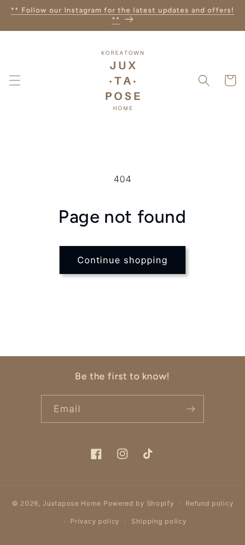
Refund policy (209, 503)
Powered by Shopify (138, 503)
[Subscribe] (190, 409)
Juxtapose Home (72, 503)
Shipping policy (159, 521)
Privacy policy (95, 521)
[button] (15, 80)
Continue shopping (122, 260)
